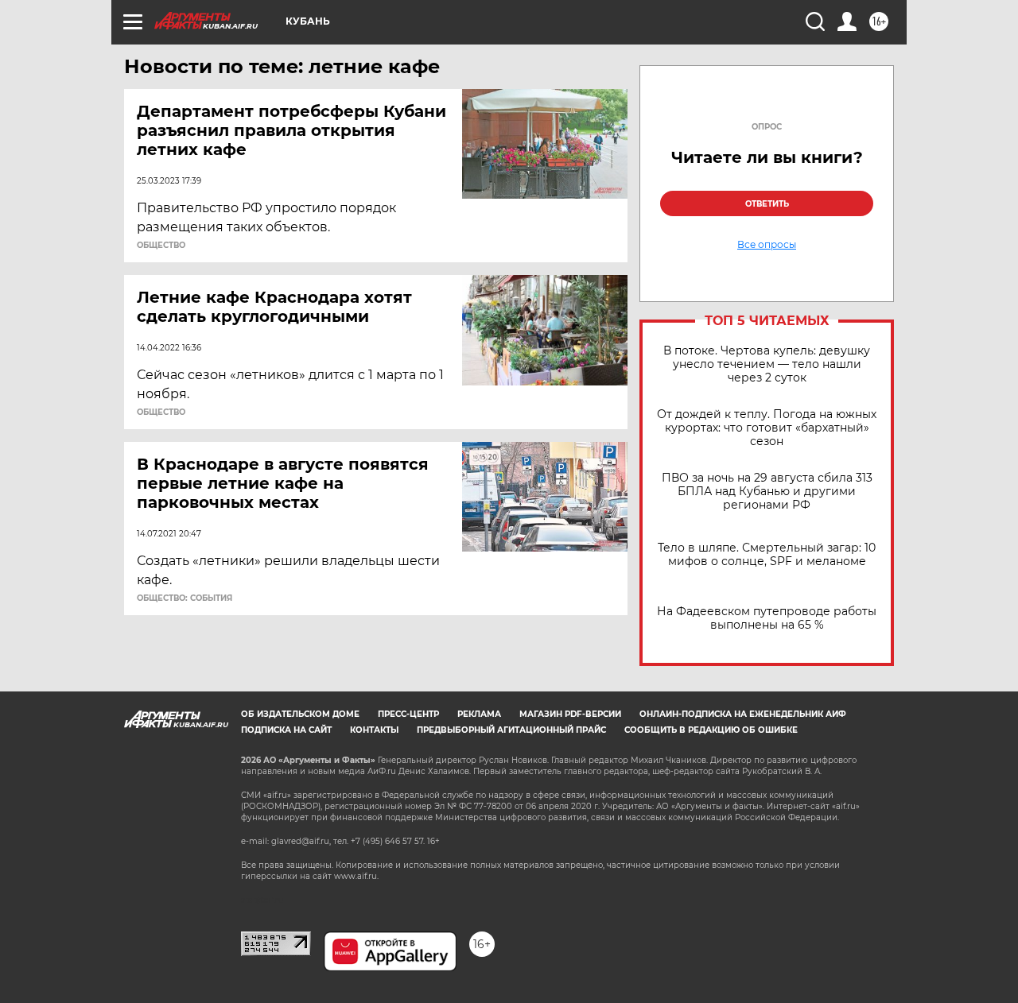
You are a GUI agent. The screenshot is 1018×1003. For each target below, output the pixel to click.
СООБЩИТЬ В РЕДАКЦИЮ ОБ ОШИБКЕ (711, 730)
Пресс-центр (408, 714)
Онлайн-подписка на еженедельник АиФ (742, 714)
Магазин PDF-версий (570, 714)
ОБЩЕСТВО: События (184, 598)
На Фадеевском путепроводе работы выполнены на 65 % (766, 618)
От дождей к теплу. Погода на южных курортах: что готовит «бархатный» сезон (766, 428)
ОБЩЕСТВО (161, 246)
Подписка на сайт (286, 730)
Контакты (374, 730)
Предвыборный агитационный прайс (511, 730)
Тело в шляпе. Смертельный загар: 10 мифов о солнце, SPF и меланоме (767, 554)
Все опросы (766, 245)
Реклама (479, 714)
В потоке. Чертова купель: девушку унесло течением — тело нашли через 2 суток (766, 364)
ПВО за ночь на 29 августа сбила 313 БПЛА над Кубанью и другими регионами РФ (767, 491)
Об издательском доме (300, 714)
